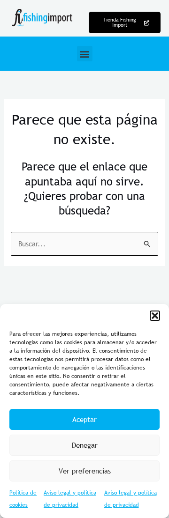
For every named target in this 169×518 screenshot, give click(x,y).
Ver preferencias (85, 470)
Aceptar (84, 419)
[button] (155, 315)
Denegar (85, 445)
